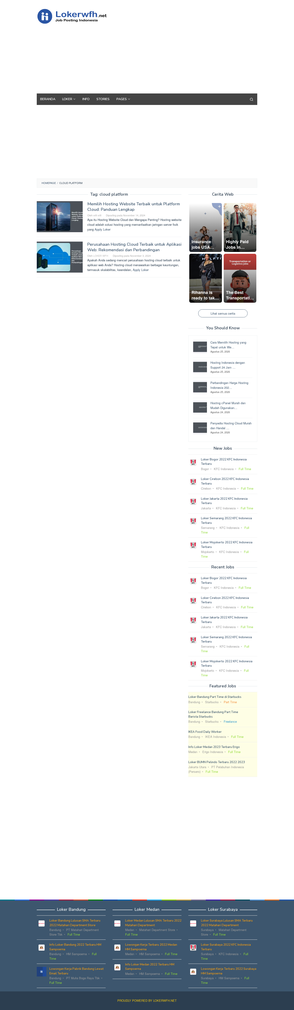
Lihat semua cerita (223, 313)
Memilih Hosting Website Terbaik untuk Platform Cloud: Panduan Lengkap (133, 206)
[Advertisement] (173, 57)
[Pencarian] (251, 99)
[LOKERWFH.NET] (77, 16)
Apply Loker (102, 229)
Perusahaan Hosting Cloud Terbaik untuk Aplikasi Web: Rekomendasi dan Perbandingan (134, 247)
